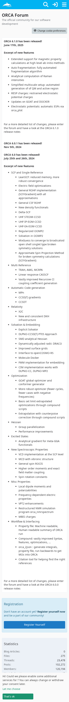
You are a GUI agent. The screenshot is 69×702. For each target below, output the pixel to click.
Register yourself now (51, 611)
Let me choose (11, 689)
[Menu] (64, 4)
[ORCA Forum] (7, 4)
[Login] (55, 4)
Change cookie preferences (52, 30)
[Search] (45, 4)
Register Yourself (34, 624)
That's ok (9, 696)
